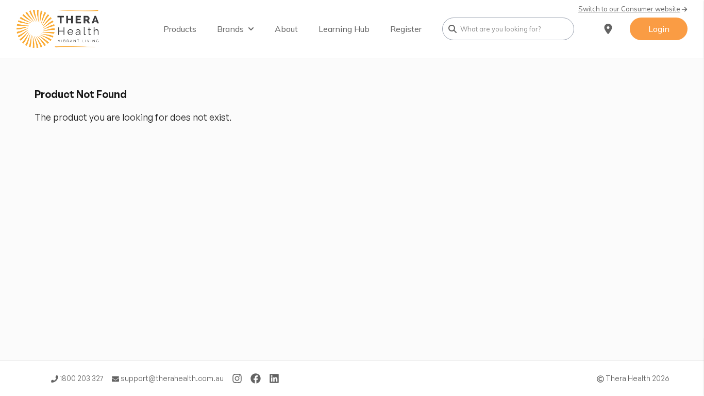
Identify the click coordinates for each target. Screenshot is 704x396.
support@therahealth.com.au (171, 378)
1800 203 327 (81, 378)
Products (179, 29)
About (286, 29)
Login (658, 29)
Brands (230, 29)
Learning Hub (344, 29)
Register (406, 29)
